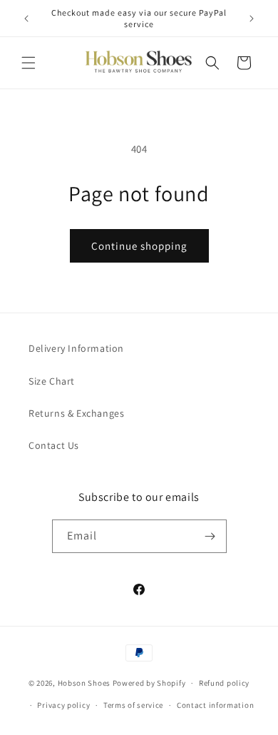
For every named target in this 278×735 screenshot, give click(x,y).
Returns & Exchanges (76, 413)
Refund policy (224, 683)
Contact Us (54, 445)
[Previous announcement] (26, 18)
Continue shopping (139, 246)
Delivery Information (76, 348)
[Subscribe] (210, 536)
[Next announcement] (251, 18)
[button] (28, 62)
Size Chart (52, 381)
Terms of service (133, 705)
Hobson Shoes (84, 683)
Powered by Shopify (149, 683)
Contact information (215, 705)
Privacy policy (63, 705)
